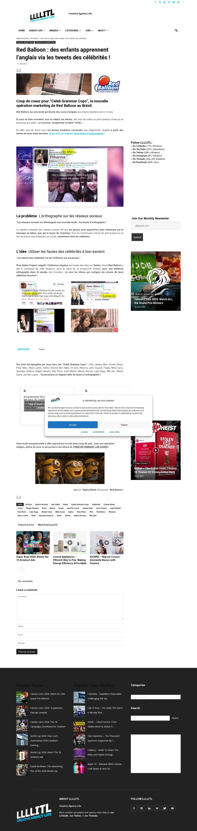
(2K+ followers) (147, 155)
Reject (124, 424)
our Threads (91, 815)
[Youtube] (178, 2)
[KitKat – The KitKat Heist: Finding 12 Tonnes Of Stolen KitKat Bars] (156, 451)
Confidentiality (98, 431)
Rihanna (112, 512)
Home (21, 30)
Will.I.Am (92, 515)
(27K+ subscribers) (149, 149)
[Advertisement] (154, 90)
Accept (72, 424)
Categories (71, 30)
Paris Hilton (81, 512)
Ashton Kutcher (41, 504)
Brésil (65, 504)
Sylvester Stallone (46, 515)
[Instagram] (160, 2)
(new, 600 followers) (149, 158)
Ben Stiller (56, 504)
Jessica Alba (87, 508)
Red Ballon (100, 512)
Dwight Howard (32, 508)
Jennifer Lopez (73, 508)
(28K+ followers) (146, 152)
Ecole (44, 508)
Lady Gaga (33, 512)
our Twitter (75, 815)
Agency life (35, 30)
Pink (91, 512)
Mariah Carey (47, 512)
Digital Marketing (22, 38)
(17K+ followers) (147, 145)
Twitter (67, 515)
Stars (33, 515)
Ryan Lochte (23, 515)
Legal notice (114, 431)
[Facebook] (155, 2)
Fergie (61, 508)
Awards (53, 30)
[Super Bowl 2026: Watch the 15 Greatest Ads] (33, 542)
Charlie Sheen (109, 504)
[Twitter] (173, 2)
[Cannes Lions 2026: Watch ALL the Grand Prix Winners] (156, 282)
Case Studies (141, 463)
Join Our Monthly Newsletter (150, 218)
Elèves (52, 508)
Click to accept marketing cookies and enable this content (70, 176)
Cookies (84, 431)
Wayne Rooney (80, 515)
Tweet (59, 515)
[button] (176, 30)
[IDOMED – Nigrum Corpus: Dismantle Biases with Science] (106, 542)
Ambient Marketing (144, 294)
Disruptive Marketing (45, 42)
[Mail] (169, 2)
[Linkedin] (164, 2)
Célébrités (96, 504)
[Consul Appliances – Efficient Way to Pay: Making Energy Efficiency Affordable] (70, 542)
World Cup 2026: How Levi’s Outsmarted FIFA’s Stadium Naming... (44, 740)
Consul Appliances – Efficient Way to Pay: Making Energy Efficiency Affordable (69, 560)
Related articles (26, 525)
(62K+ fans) (146, 162)
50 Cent (29, 504)
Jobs (88, 30)
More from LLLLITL (48, 525)
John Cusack (101, 508)
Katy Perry (22, 512)
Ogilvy (70, 512)
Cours (20, 508)
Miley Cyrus (60, 512)
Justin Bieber (115, 508)
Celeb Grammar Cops (80, 504)
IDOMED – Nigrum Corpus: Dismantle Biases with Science (105, 560)
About (101, 30)
